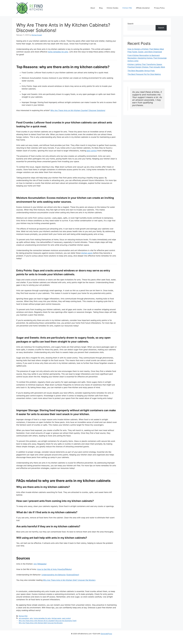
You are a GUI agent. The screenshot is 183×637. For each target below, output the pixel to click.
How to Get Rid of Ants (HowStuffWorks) (54, 569)
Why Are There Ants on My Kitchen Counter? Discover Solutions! (77, 110)
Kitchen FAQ (127, 8)
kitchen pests (87, 253)
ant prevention (24, 618)
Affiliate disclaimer (143, 8)
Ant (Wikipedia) (40, 564)
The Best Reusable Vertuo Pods (141, 71)
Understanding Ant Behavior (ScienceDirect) (60, 575)
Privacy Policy (159, 8)
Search (130, 24)
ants (31, 618)
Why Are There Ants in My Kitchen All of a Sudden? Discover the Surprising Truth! (47, 621)
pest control (92, 151)
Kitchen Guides (112, 8)
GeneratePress (106, 634)
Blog (101, 8)
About (92, 8)
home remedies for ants (58, 52)
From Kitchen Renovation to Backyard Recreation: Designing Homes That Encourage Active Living (147, 58)
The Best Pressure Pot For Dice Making (144, 74)
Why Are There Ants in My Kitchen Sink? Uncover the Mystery (69, 580)
